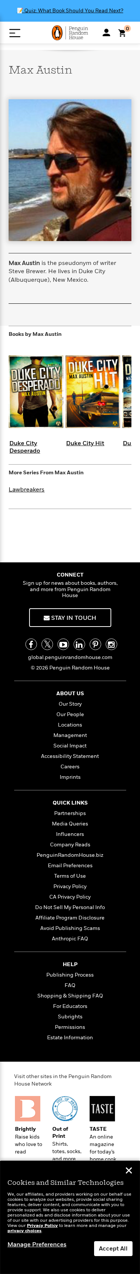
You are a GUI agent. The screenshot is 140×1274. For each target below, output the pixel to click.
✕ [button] (128, 1171)
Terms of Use (70, 876)
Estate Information (70, 1037)
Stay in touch (73, 618)
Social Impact (70, 745)
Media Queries (70, 823)
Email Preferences (70, 865)
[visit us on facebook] (31, 644)
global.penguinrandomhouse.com (70, 657)
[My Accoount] (106, 32)
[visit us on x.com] (47, 644)
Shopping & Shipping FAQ (70, 995)
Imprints (70, 777)
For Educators (70, 1006)
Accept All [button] (113, 1249)
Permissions (70, 1027)
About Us (70, 693)
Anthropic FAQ (70, 938)
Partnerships (70, 813)
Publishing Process (70, 974)
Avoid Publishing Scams (70, 928)
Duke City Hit (85, 443)
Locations (70, 724)
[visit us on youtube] (63, 644)
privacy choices (24, 1231)
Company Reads (70, 844)
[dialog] (70, 1217)
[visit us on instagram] (111, 644)
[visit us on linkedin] (79, 644)
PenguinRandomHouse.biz (70, 855)
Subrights (70, 1016)
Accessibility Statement (70, 756)
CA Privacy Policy (70, 896)
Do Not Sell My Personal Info (70, 907)
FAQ (70, 985)
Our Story (70, 704)
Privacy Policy (70, 886)
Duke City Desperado (24, 447)
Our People (70, 714)
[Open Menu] (15, 33)
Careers (70, 766)
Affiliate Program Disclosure (70, 917)
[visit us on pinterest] (95, 644)
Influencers (70, 834)
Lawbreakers (26, 489)
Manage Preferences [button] (36, 1244)
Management (70, 735)
